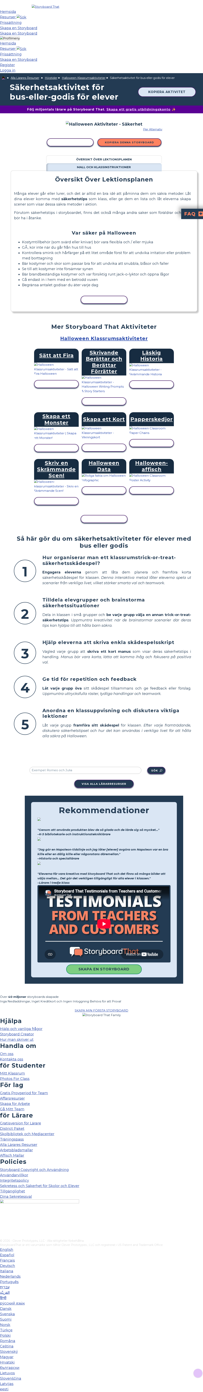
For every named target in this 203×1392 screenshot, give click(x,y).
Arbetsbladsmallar (16, 1150)
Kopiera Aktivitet (167, 92)
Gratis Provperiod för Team (24, 1093)
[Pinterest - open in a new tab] (2, 1236)
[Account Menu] (10, 38)
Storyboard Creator (17, 1034)
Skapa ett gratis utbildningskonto (138, 109)
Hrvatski (7, 1362)
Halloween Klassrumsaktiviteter (83, 78)
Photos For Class (15, 1079)
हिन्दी (3, 1298)
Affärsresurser (12, 1098)
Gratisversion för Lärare (20, 1123)
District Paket (12, 1128)
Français (7, 1260)
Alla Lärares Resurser (25, 78)
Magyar (6, 1357)
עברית (5, 1287)
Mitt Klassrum (12, 1073)
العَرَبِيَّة (5, 1292)
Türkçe (6, 1330)
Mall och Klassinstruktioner (104, 167)
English (6, 1249)
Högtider (51, 78)
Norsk (5, 1325)
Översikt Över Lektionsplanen (104, 159)
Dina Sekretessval (16, 1196)
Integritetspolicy (14, 1180)
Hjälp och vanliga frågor (21, 1029)
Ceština (6, 1346)
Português (9, 1282)
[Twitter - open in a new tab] (2, 1229)
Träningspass (12, 1139)
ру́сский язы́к (12, 1303)
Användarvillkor (14, 1175)
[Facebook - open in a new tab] (2, 1216)
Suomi (5, 1319)
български (9, 1368)
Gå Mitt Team (12, 1109)
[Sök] (21, 17)
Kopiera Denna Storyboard (129, 142)
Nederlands (10, 1276)
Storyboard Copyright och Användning (34, 1170)
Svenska (7, 1314)
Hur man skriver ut (17, 1039)
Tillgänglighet (12, 1191)
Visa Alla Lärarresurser (104, 783)
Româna (7, 1341)
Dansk (5, 1309)
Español (7, 1255)
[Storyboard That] (45, 7)
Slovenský (9, 1351)
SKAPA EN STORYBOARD (104, 969)
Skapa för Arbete (15, 1104)
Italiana (6, 1271)
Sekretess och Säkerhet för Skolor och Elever (39, 1186)
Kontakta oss (11, 1059)
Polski (5, 1335)
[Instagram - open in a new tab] (2, 1223)
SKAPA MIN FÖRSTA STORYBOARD (101, 1010)
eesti (4, 1389)
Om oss (6, 1054)
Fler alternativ (152, 129)
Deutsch (7, 1266)
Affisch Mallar (12, 1155)
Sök (154, 770)
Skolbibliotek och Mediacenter (27, 1134)
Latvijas (6, 1384)
